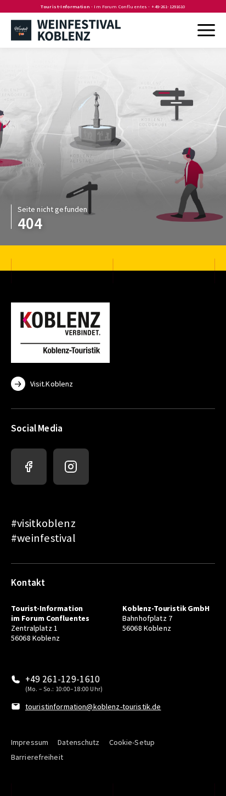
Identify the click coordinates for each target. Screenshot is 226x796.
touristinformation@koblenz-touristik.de (93, 706)
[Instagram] (71, 466)
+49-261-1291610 (168, 6)
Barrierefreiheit (37, 757)
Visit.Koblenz (51, 384)
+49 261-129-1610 (62, 679)
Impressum (29, 742)
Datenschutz (78, 742)
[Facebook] (29, 466)
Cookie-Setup (132, 742)
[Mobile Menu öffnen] (205, 30)
